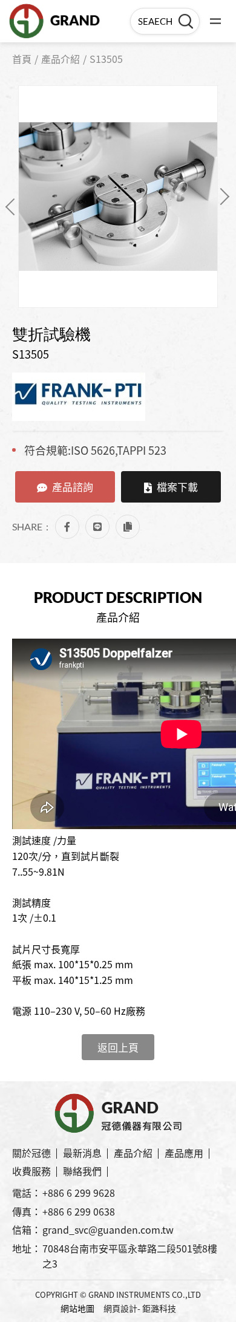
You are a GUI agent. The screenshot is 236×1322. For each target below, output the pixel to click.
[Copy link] (128, 527)
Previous (13, 206)
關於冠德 (31, 1152)
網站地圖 (77, 1308)
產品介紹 (60, 58)
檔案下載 (177, 486)
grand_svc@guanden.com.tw (108, 1229)
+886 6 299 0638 (78, 1211)
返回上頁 (118, 1047)
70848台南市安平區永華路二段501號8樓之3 (129, 1256)
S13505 (106, 58)
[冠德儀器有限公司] (54, 21)
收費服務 (31, 1171)
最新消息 (82, 1152)
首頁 (21, 58)
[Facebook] (67, 527)
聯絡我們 (82, 1171)
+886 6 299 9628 (78, 1192)
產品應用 (184, 1152)
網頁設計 (120, 1308)
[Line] (97, 527)
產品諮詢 (72, 486)
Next (220, 196)
